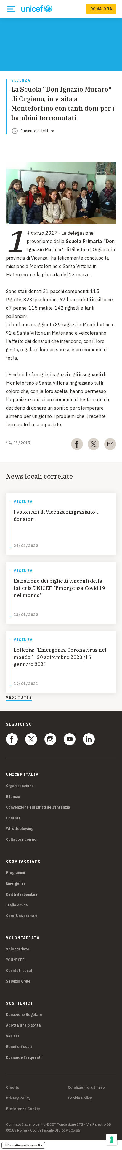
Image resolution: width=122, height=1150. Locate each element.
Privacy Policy (18, 1098)
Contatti (13, 818)
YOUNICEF (15, 960)
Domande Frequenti (23, 1057)
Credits (12, 1087)
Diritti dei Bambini (21, 894)
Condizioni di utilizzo (86, 1087)
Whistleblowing (19, 828)
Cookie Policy (80, 1098)
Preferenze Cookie (23, 1109)
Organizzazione (20, 786)
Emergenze (16, 883)
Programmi (15, 872)
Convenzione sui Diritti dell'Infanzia (38, 807)
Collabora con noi (21, 839)
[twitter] (93, 445)
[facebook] (77, 445)
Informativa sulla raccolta (23, 1145)
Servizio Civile (18, 981)
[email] (110, 445)
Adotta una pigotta (23, 1025)
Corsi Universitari (21, 916)
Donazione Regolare (24, 1014)
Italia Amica (17, 905)
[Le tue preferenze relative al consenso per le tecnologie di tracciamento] (111, 1139)
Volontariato (17, 949)
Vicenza (20, 80)
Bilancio (13, 796)
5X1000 (12, 1036)
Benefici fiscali (19, 1046)
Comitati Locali (19, 970)
